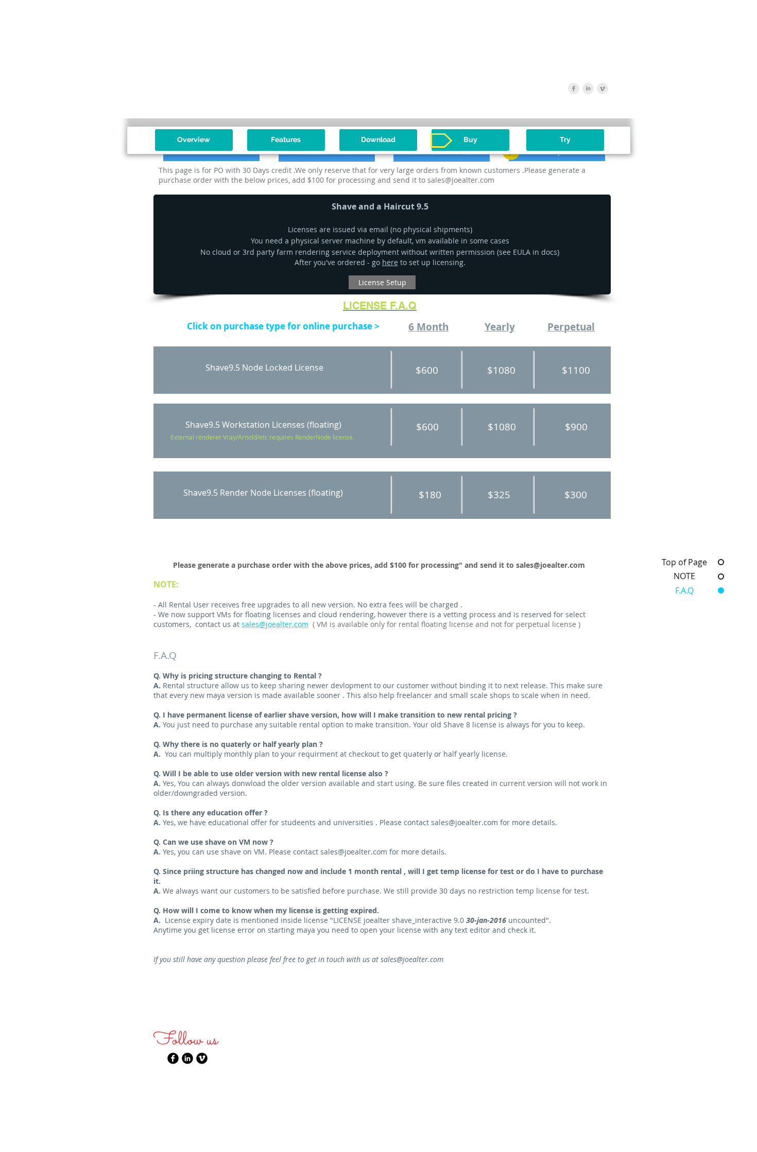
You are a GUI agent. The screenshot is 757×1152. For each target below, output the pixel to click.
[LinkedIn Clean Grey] (588, 88)
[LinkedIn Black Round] (187, 1058)
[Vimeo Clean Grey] (602, 88)
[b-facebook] (173, 1058)
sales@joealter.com (460, 180)
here (390, 262)
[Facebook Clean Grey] (573, 88)
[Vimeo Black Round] (202, 1058)
